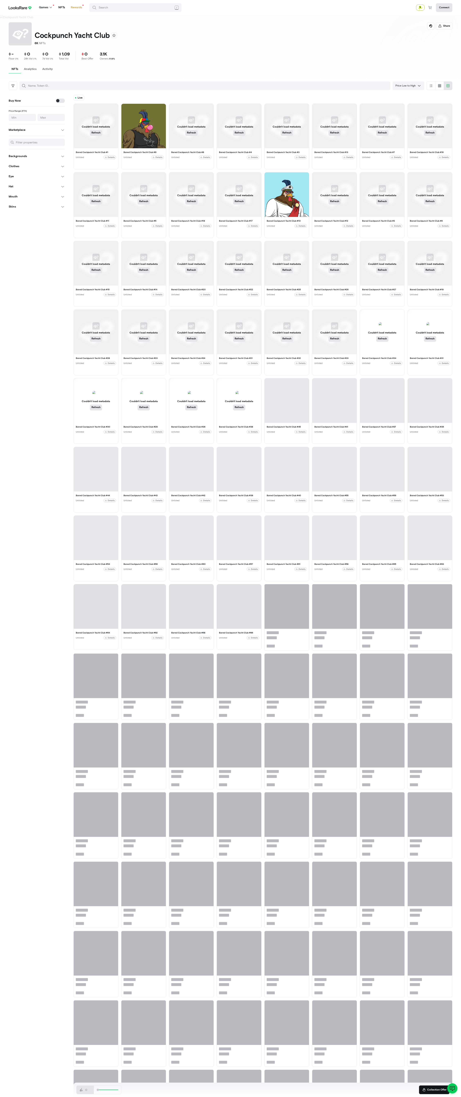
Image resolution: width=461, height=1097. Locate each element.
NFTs (61, 7)
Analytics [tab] (30, 69)
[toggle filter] (13, 85)
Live (80, 97)
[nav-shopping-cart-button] (430, 7)
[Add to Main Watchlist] (114, 35)
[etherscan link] (430, 26)
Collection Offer (436, 1089)
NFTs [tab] (15, 69)
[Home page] (20, 7)
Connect (444, 7)
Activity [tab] (47, 69)
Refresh (95, 132)
